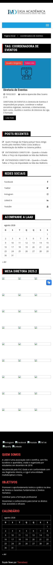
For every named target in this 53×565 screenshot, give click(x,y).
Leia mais (9, 117)
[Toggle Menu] (47, 25)
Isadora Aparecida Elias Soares (33, 94)
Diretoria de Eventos (15, 90)
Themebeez (22, 562)
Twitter (7, 188)
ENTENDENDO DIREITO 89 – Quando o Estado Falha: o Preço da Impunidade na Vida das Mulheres (25, 153)
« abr (4, 262)
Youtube (8, 206)
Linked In (8, 200)
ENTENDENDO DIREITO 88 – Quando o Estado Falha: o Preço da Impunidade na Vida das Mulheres (25, 161)
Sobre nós (29, 63)
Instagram (8, 194)
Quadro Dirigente (13, 63)
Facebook (8, 182)
